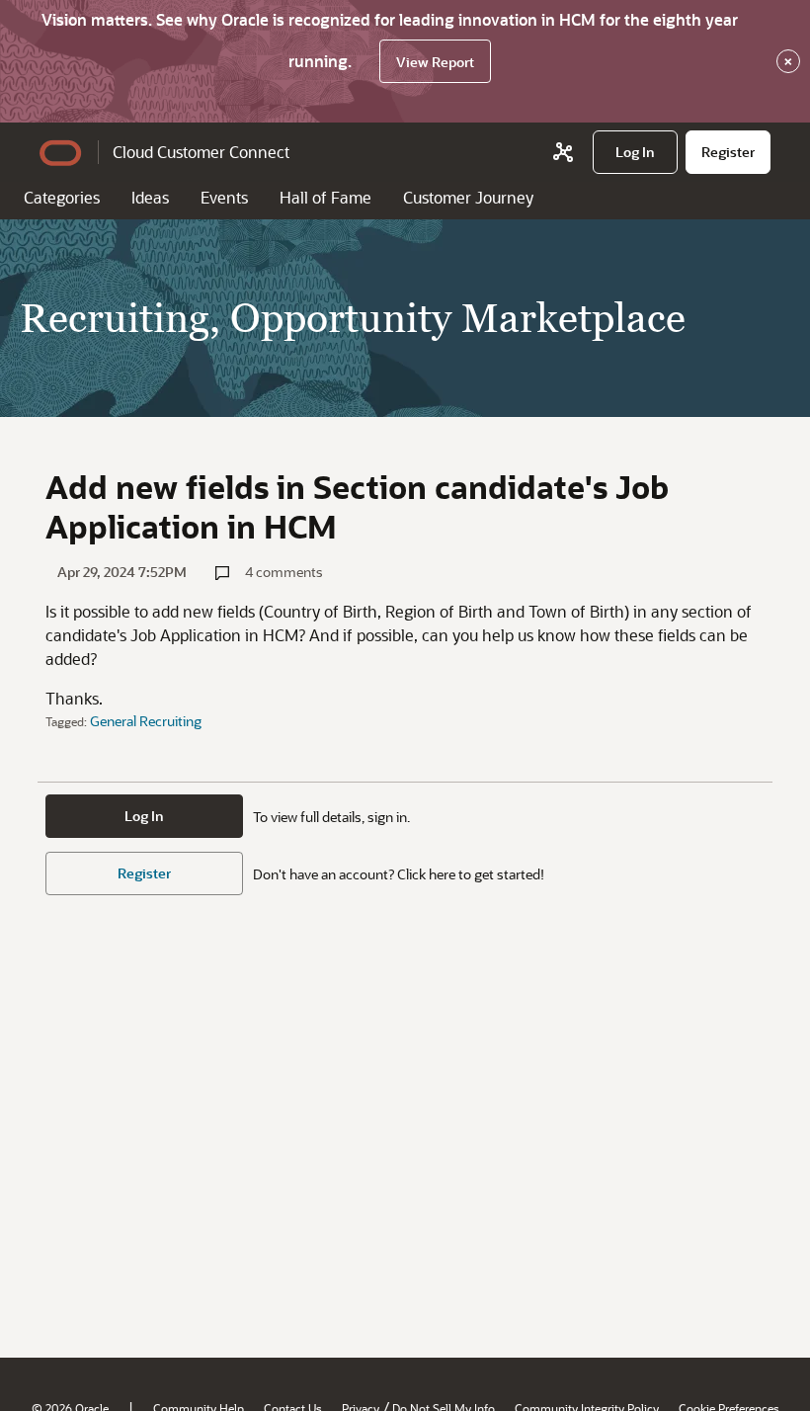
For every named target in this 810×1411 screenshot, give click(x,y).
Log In (144, 815)
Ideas (150, 197)
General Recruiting (146, 720)
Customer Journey (468, 197)
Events (224, 197)
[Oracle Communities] (563, 152)
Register (144, 873)
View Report (435, 61)
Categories (62, 197)
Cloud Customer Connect (201, 151)
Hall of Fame (325, 197)
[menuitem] (635, 152)
